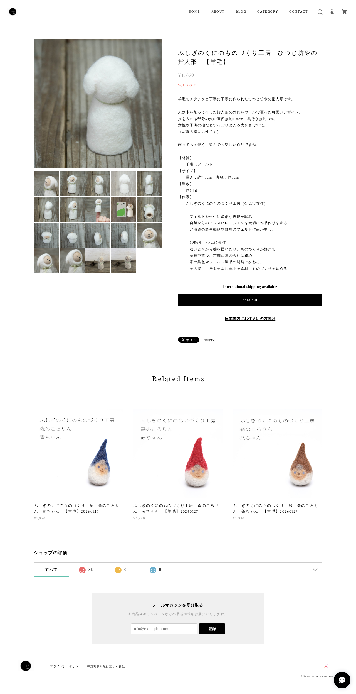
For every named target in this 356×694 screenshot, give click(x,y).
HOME (194, 11)
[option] (98, 103)
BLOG (241, 11)
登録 (212, 629)
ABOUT (218, 11)
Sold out (250, 300)
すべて (51, 570)
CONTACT (298, 11)
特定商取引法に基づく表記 (106, 666)
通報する (210, 340)
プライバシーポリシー (65, 666)
